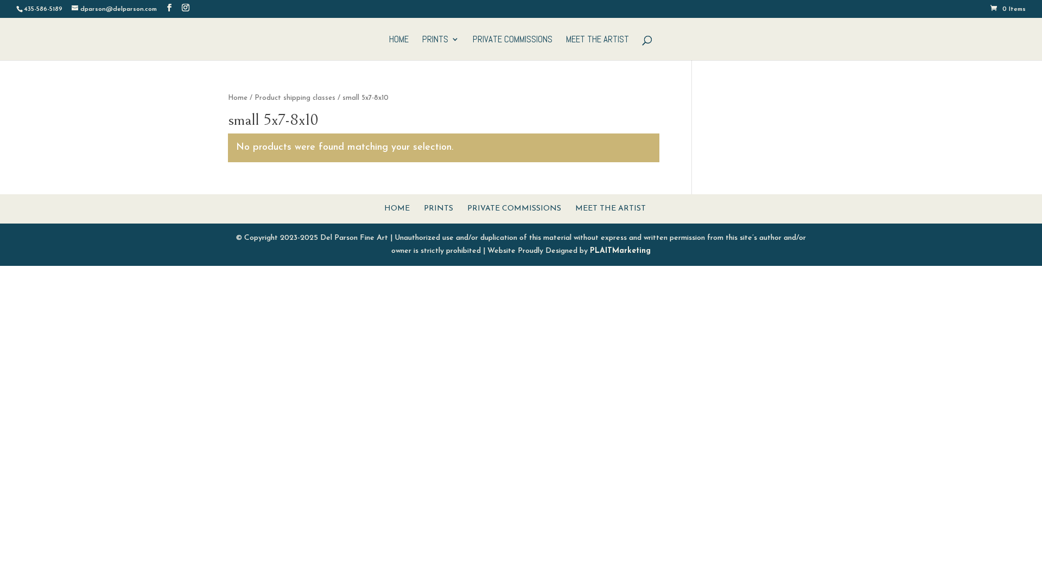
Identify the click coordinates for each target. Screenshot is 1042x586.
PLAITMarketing (620, 251)
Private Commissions (512, 40)
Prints (435, 40)
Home (399, 40)
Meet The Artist (597, 40)
